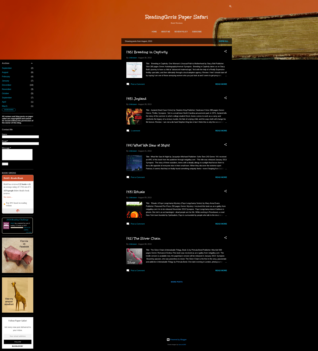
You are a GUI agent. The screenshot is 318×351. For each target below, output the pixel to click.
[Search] (230, 7)
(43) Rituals (135, 192)
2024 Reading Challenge (17, 219)
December (6, 85)
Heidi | (12, 223)
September (7, 68)
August (5, 72)
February (6, 76)
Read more (221, 84)
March (4, 106)
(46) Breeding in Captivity (147, 52)
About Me (165, 32)
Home (154, 32)
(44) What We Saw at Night (148, 145)
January (5, 81)
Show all (223, 41)
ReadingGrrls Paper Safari (176, 17)
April (4, 102)
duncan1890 (182, 344)
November (6, 89)
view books (29, 232)
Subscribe (197, 32)
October (5, 93)
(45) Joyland (136, 98)
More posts (176, 282)
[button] (225, 52)
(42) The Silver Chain (143, 238)
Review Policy (181, 32)
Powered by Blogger (178, 339)
